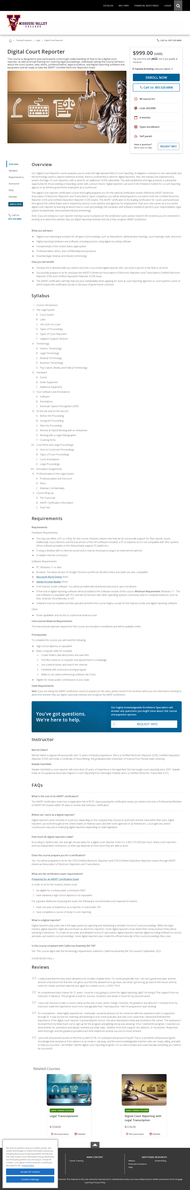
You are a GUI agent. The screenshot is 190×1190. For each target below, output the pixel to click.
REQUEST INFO (168, 146)
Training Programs (24, 40)
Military (132, 1160)
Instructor (14, 183)
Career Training (76, 1160)
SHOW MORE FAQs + (43, 958)
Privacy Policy (99, 1182)
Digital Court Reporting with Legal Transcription (143, 1118)
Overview (13, 164)
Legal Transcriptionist (64, 1116)
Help (131, 1167)
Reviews (13, 196)
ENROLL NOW (156, 77)
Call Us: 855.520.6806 (169, 40)
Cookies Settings (30, 1179)
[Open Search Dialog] (178, 5)
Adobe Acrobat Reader (48, 581)
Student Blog (160, 1160)
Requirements (16, 177)
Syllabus (13, 170)
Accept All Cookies (30, 1171)
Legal (38, 40)
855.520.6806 (14, 218)
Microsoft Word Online (49, 576)
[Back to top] (95, 1156)
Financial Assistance (138, 1164)
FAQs (11, 190)
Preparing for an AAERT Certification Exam (55, 879)
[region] (30, 1163)
